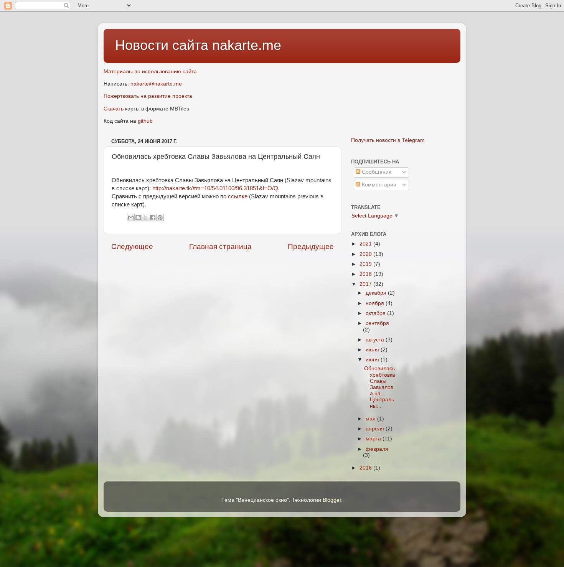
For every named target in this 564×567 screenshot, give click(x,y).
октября (376, 313)
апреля (376, 429)
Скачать (114, 109)
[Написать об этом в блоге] (138, 217)
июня (373, 360)
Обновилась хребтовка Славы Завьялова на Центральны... (379, 387)
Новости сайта (163, 45)
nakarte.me (246, 45)
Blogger (332, 500)
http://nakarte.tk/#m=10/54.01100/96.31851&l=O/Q (215, 188)
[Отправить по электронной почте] (131, 217)
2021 (366, 244)
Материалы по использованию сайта (150, 71)
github (145, 121)
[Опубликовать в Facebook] (153, 217)
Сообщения (376, 172)
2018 (366, 274)
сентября (377, 323)
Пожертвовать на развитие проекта (148, 96)
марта (374, 439)
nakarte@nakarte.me (156, 84)
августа (376, 340)
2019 (366, 264)
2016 (366, 468)
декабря (377, 293)
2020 (366, 254)
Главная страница (220, 246)
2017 (366, 284)
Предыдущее (311, 246)
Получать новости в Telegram (388, 140)
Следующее (132, 246)
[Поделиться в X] (145, 217)
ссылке (237, 196)
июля (373, 350)
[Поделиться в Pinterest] (160, 217)
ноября (376, 303)
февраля (377, 449)
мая (371, 419)
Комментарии (378, 185)
